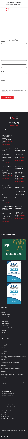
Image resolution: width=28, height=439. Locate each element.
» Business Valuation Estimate (7, 328)
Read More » (3, 347)
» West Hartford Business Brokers (8, 418)
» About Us (3, 312)
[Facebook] (2, 437)
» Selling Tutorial (4, 325)
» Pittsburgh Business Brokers (7, 411)
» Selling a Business (5, 323)
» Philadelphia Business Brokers (8, 409)
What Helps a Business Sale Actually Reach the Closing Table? (13, 382)
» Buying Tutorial (4, 321)
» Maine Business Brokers (6, 399)
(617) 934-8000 (21, 215)
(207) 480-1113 (8, 218)
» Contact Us (3, 330)
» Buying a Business (5, 319)
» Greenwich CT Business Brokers (8, 397)
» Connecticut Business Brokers (7, 393)
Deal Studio (11, 432)
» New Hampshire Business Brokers (8, 407)
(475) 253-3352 (21, 196)
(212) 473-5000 (8, 141)
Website (3, 80)
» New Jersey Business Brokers (7, 405)
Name (2, 63)
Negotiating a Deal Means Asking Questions (10, 362)
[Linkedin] (7, 437)
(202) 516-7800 (8, 199)
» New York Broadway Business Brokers (9, 403)
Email (2, 71)
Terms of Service (14, 430)
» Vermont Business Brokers (7, 414)
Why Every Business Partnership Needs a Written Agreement (13, 356)
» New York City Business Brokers (8, 401)
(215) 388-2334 (21, 178)
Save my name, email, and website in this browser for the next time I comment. (14, 90)
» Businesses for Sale (5, 314)
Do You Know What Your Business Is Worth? (10, 350)
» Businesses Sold (5, 316)
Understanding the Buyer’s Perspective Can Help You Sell (12, 344)
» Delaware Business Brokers (7, 395)
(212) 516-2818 (21, 157)
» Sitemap (3, 332)
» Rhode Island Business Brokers (8, 413)
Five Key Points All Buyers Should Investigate (10, 368)
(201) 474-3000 (8, 175)
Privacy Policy (20, 430)
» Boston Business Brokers (6, 391)
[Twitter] (5, 437)
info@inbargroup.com (14, 125)
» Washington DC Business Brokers (8, 416)
